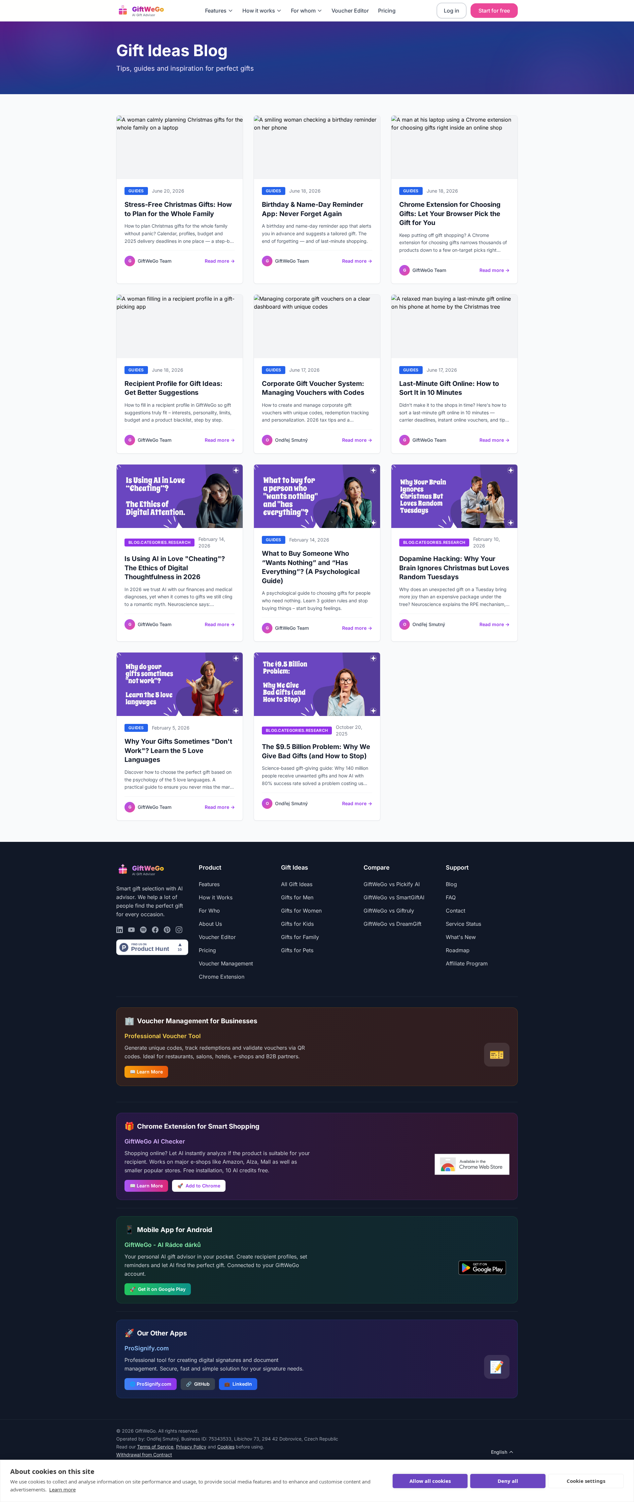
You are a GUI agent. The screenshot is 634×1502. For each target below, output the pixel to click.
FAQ (451, 897)
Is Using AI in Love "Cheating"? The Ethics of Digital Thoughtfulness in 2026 (174, 568)
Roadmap (458, 950)
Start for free (494, 10)
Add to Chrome (198, 1185)
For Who (209, 910)
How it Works (215, 897)
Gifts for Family (300, 937)
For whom (303, 10)
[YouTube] (131, 929)
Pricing (387, 10)
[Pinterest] (167, 929)
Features (216, 10)
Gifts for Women (301, 910)
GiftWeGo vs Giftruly (389, 910)
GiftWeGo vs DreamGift (392, 923)
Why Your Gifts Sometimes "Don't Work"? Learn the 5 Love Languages (178, 750)
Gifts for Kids (297, 923)
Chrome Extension (221, 976)
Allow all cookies (430, 1481)
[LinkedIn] (119, 929)
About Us (210, 923)
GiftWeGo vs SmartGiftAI (394, 897)
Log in (451, 10)
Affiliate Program (467, 963)
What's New (461, 937)
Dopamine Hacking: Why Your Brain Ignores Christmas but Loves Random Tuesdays (454, 568)
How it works (258, 10)
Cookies (225, 1446)
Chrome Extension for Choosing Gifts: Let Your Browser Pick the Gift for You (450, 214)
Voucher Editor (350, 10)
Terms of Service (155, 1446)
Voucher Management (226, 963)
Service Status (463, 923)
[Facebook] (155, 929)
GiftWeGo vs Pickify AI (392, 884)
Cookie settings (586, 1481)
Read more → (220, 261)
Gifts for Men (297, 897)
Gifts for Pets (297, 950)
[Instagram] (179, 929)
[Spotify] (143, 929)
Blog (451, 884)
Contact (455, 910)
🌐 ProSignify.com (150, 1384)
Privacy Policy (191, 1446)
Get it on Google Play (158, 1289)
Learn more (62, 1489)
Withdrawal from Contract (144, 1454)
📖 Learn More (146, 1071)
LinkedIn (238, 1384)
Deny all (508, 1481)
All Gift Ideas (296, 884)
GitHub (198, 1384)
